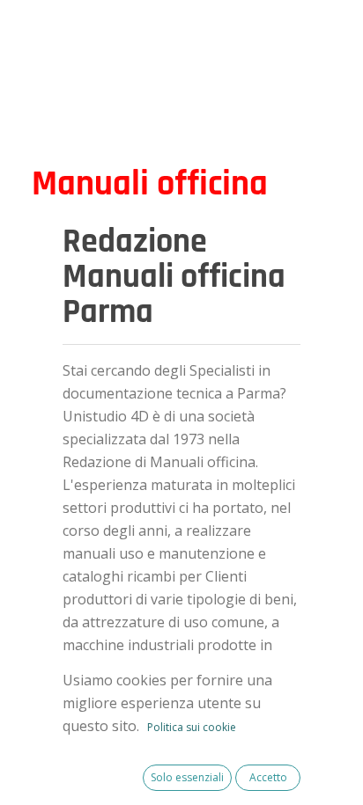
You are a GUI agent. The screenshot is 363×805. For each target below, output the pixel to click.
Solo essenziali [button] (187, 777)
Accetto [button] (268, 777)
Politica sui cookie (191, 727)
